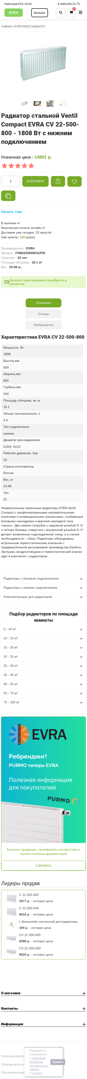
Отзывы (43, 314)
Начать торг (12, 212)
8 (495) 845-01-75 (69, 4)
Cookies (37, 1073)
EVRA (13, 12)
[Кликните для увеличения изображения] (43, 63)
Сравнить (8, 196)
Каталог (39, 12)
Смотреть (44, 865)
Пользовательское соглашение (21, 1072)
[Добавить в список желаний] (74, 181)
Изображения (44, 325)
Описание (43, 302)
